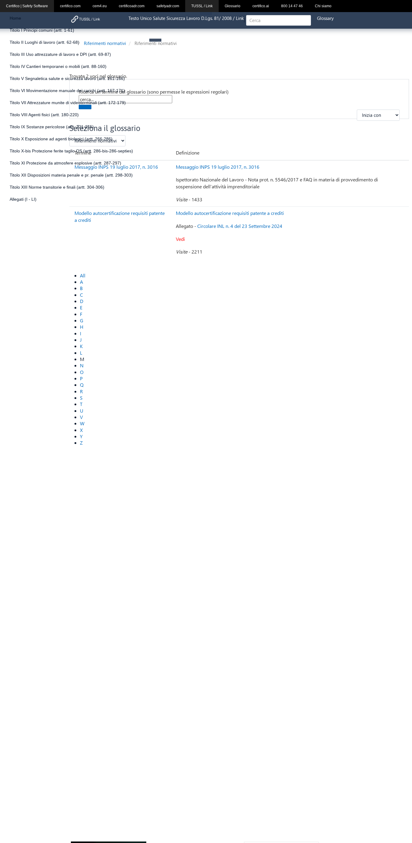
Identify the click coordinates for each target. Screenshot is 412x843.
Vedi (180, 239)
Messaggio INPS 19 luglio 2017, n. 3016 (217, 167)
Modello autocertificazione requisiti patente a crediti (230, 213)
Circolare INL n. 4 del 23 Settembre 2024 (239, 226)
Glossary (325, 18)
